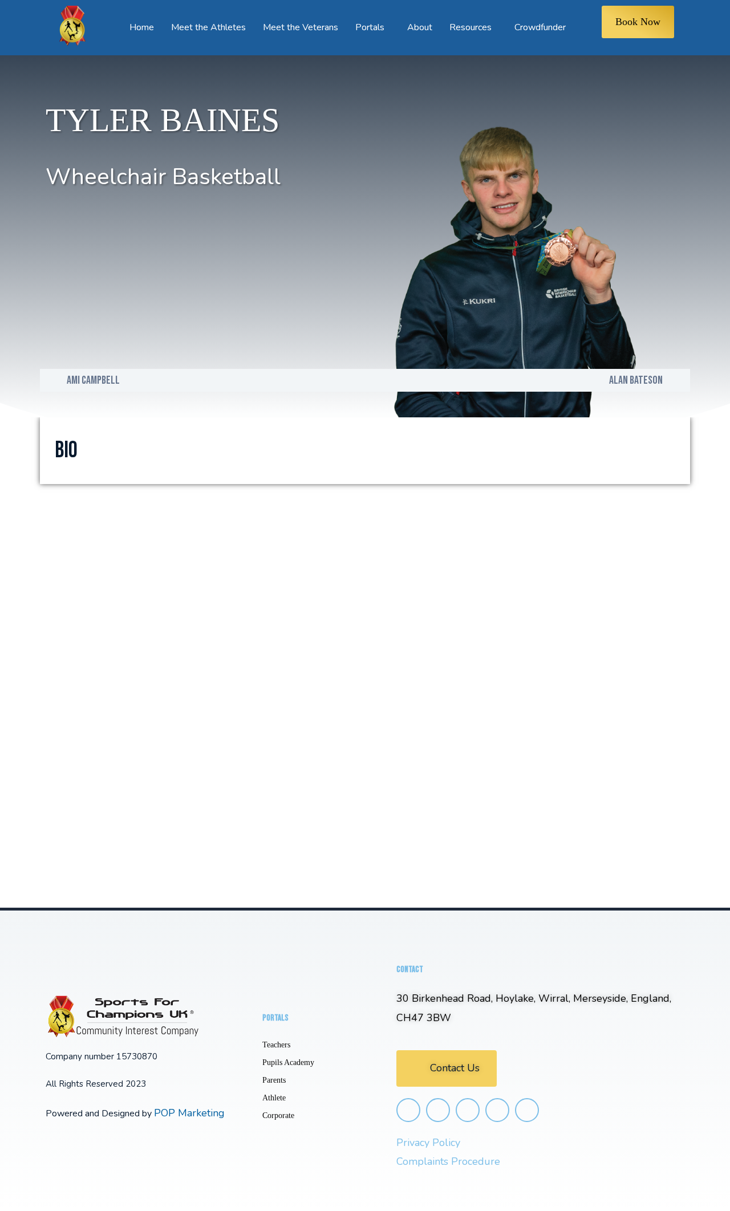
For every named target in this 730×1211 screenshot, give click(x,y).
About (419, 27)
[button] (446, 1068)
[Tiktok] (497, 1110)
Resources (470, 27)
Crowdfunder (540, 27)
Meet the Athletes (208, 27)
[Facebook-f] (438, 1110)
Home (141, 27)
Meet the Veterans (300, 27)
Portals (369, 27)
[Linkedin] (527, 1110)
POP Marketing (189, 1113)
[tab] (107, 450)
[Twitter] (468, 1110)
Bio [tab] (66, 450)
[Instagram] (408, 1110)
